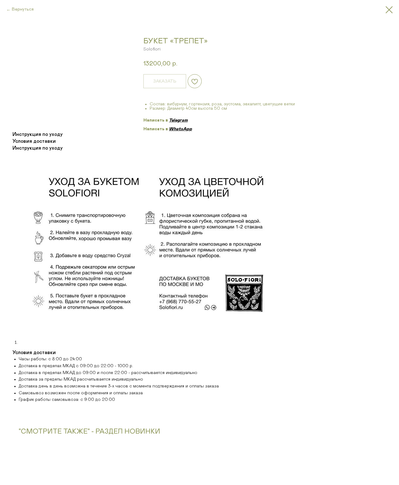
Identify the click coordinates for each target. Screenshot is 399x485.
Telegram (178, 120)
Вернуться (23, 9)
